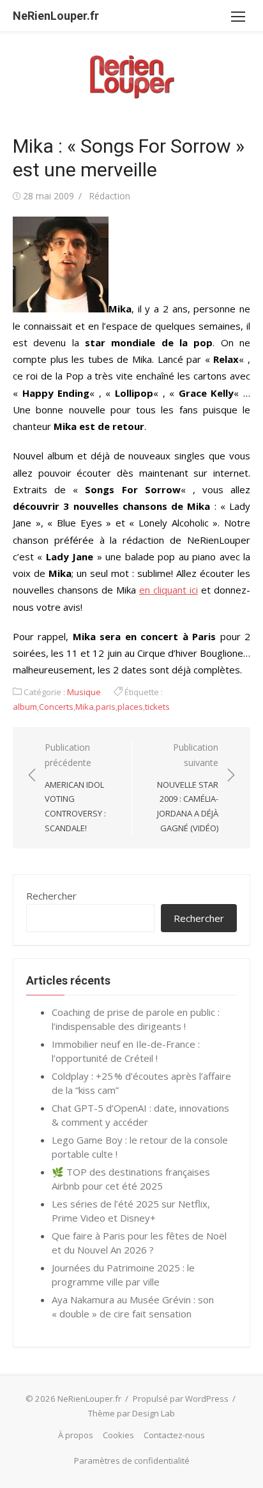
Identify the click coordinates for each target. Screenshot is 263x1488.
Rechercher (51, 895)
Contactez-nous (174, 1435)
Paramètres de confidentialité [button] (132, 1460)
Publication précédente (75, 787)
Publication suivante (187, 787)
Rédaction (109, 196)
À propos (75, 1435)
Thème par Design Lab (131, 1413)
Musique (84, 692)
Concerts (56, 706)
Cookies (118, 1435)
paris (106, 706)
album (25, 706)
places (130, 706)
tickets (157, 706)
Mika (84, 706)
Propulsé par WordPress (181, 1398)
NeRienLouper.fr (56, 15)
